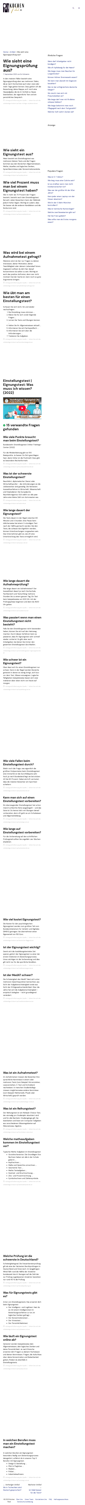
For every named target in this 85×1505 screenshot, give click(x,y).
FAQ (50, 1499)
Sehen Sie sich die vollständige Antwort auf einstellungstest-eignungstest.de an (22, 650)
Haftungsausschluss (61, 1499)
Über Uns (19, 1499)
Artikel (12, 52)
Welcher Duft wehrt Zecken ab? (61, 112)
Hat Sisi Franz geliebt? (57, 216)
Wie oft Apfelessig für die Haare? (61, 67)
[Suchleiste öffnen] (73, 8)
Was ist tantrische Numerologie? (61, 209)
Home (5, 52)
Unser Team (29, 1499)
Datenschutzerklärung (25, 1502)
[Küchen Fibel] (13, 8)
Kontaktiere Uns (41, 1499)
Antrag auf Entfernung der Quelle (16, 100)
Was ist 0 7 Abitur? (55, 177)
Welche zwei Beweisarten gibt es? (62, 212)
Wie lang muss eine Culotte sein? (61, 180)
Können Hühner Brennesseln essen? (62, 77)
